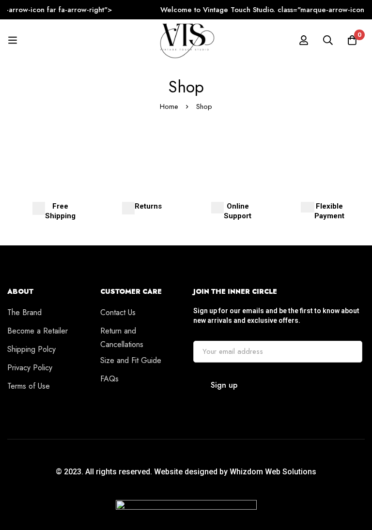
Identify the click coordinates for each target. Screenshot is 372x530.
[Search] (328, 40)
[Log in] (304, 40)
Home (169, 106)
